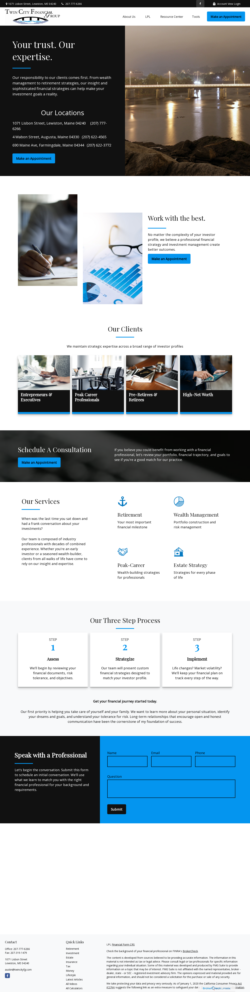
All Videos (71, 984)
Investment (72, 953)
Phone (200, 753)
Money (70, 970)
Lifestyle (71, 975)
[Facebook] (200, 3)
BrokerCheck (190, 951)
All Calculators (74, 988)
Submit (116, 809)
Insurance (71, 962)
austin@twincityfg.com (18, 969)
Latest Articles (74, 979)
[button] (129, 16)
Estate (69, 957)
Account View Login (228, 3)
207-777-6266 (73, 3)
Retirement (72, 948)
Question (114, 776)
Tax (68, 966)
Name (112, 753)
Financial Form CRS (123, 944)
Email (155, 753)
